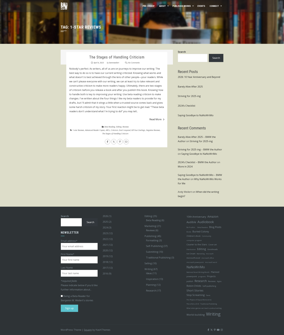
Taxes (208, 295)
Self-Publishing (154, 246)
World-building (196, 314)
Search (182, 51)
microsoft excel (193, 258)
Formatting (152, 240)
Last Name (67, 267)
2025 (105, 221)
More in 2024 (185, 166)
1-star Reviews (78, 130)
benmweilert (114, 62)
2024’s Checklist (186, 105)
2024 (105, 227)
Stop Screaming (196, 295)
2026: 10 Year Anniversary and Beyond (199, 77)
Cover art (212, 244)
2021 (105, 244)
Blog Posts (215, 227)
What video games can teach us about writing (204, 308)
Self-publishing (209, 286)
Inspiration (152, 279)
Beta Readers (202, 227)
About (162, 6)
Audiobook (205, 222)
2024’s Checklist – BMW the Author (197, 162)
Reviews (125, 126)
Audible (191, 222)
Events (201, 6)
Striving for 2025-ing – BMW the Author (200, 149)
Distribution (191, 249)
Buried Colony (200, 231)
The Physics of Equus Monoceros (199, 300)
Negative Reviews (153, 130)
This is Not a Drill (193, 304)
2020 (105, 250)
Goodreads (212, 249)
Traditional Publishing (158, 257)
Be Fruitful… (191, 227)
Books (189, 232)
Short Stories (195, 290)
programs (202, 276)
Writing (149, 269)
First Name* (67, 254)
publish (190, 281)
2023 (105, 233)
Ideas (149, 273)
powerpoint (192, 276)
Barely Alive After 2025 (190, 86)
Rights (219, 281)
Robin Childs (194, 285)
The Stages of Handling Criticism (117, 57)
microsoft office (207, 258)
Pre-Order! (149, 6)
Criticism (114, 130)
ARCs (108, 130)
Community (206, 236)
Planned (215, 271)
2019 (105, 256)
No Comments (134, 62)
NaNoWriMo (196, 267)
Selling (148, 263)
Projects (211, 276)
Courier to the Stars (197, 244)
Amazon (212, 216)
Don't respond (124, 130)
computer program (194, 240)
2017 (105, 267)
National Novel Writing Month (198, 272)
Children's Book (194, 236)
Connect (214, 6)
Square (88, 329)
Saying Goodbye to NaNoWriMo (195, 115)
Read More (155, 119)
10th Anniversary (196, 216)
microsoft (209, 254)
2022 (105, 239)
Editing (119, 126)
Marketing (150, 226)
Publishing (150, 236)
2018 (105, 262)
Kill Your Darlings (138, 130)
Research (151, 290)
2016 (105, 273)
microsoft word (211, 262)
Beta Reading (109, 126)
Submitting (152, 251)
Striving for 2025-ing (189, 96)
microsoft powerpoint (195, 262)
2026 (105, 216)
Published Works (181, 6)
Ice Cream (191, 253)
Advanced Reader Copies (95, 130)
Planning (151, 284)
